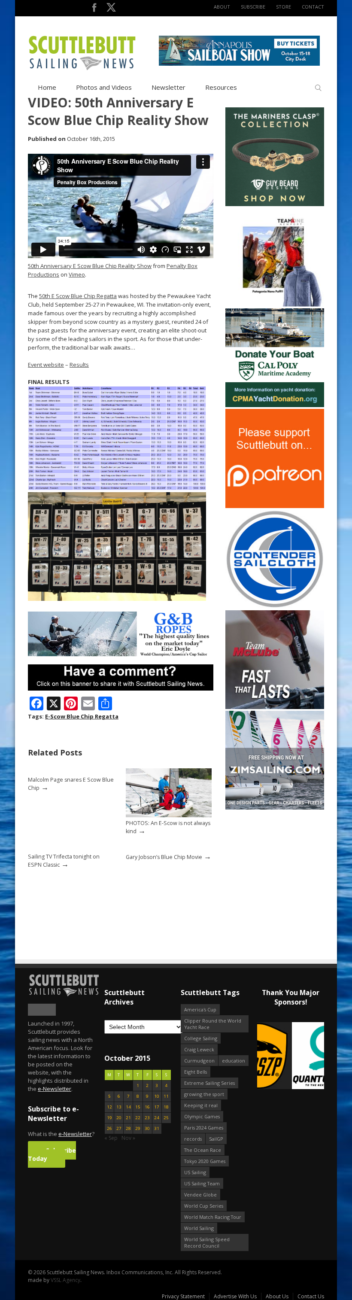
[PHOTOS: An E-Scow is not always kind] (169, 815)
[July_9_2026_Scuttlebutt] (274, 405)
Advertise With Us (235, 1296)
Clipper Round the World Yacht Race (212, 1023)
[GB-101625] (120, 654)
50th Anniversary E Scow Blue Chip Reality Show (90, 266)
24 (156, 1117)
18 (166, 1107)
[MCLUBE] (274, 707)
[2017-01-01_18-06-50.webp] (290, 1056)
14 (128, 1107)
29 (137, 1128)
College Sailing (200, 1038)
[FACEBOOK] (94, 9)
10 (156, 1096)
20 (118, 1117)
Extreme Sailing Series (209, 1083)
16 (147, 1107)
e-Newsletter (54, 1089)
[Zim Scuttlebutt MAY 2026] (274, 807)
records (193, 1139)
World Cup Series (203, 1206)
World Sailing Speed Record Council (207, 1242)
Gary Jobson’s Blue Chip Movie (164, 857)
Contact (313, 6)
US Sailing (195, 1172)
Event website (46, 364)
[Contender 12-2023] (274, 606)
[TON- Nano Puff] (274, 304)
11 (166, 1096)
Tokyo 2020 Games (204, 1161)
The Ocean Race (202, 1150)
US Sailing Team (202, 1183)
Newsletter (168, 87)
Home (47, 87)
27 (118, 1128)
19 (109, 1117)
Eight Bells (195, 1072)
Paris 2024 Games (203, 1127)
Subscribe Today (52, 1154)
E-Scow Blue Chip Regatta (81, 716)
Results (79, 364)
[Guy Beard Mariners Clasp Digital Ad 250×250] (274, 204)
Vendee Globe (200, 1194)
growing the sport (204, 1094)
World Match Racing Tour (212, 1217)
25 (166, 1117)
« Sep (111, 1138)
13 (118, 1107)
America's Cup (200, 1009)
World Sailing (199, 1228)
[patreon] (274, 506)
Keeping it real (201, 1105)
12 (109, 1107)
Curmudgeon (199, 1060)
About (222, 6)
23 (147, 1117)
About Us (277, 1296)
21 (128, 1117)
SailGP (216, 1139)
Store (283, 6)
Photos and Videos (104, 87)
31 (156, 1128)
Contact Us (310, 1296)
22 (137, 1117)
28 (128, 1128)
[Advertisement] (279, 865)
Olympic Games (202, 1116)
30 (147, 1128)
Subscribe (253, 6)
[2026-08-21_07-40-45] (239, 63)
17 (156, 1107)
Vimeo (77, 274)
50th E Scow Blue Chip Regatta (78, 296)
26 (109, 1128)
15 (137, 1107)
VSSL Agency (65, 1280)
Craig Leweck (199, 1049)
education (233, 1060)
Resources (221, 87)
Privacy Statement (183, 1296)
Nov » (128, 1138)
